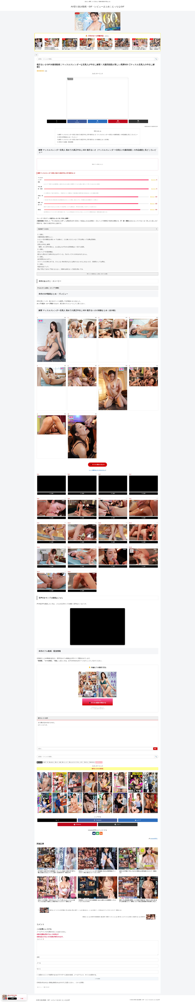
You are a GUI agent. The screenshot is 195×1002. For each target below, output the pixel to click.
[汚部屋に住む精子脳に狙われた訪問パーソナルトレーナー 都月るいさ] (44, 782)
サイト (39, 969)
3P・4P (46, 762)
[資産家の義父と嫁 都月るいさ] (120, 802)
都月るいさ (99, 762)
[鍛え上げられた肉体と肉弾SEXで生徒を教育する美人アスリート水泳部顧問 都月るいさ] (59, 802)
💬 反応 (21, 998)
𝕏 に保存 (51, 493)
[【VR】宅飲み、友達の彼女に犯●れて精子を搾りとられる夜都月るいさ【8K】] (89, 782)
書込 (155, 748)
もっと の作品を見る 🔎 (97, 470)
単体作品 (93, 762)
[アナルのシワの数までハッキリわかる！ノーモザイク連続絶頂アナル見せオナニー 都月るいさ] (120, 782)
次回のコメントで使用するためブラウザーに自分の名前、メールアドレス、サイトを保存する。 (67, 975)
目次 (95, 131)
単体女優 (40, 762)
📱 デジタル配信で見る (97, 464)
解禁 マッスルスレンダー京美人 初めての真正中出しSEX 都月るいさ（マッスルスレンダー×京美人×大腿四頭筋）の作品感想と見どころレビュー (98, 134)
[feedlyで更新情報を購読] (97, 833)
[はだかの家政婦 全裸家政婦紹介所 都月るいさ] (74, 802)
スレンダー (66, 762)
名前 (38, 957)
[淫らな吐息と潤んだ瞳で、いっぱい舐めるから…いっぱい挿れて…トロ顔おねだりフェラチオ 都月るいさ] (89, 802)
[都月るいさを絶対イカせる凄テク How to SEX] (74, 782)
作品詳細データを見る (43, 229)
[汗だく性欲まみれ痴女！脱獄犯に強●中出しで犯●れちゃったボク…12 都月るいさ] (150, 802)
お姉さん (52, 762)
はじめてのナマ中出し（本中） (77, 762)
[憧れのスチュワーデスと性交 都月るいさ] (150, 782)
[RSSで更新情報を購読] (101, 833)
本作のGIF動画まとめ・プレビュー (68, 137)
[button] (138, 121)
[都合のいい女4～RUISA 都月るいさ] (135, 782)
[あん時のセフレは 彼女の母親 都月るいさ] (105, 802)
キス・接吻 (59, 762)
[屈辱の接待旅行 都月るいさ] (105, 782)
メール (39, 963)
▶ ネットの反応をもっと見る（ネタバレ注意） (97, 273)
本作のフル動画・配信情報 (66, 142)
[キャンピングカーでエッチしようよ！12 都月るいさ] (59, 782)
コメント (40, 939)
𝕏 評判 (12, 998)
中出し (87, 762)
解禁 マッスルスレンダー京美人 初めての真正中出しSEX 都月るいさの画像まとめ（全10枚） (84, 139)
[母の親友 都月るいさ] (135, 802)
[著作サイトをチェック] (94, 833)
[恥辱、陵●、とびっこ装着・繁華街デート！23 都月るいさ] (44, 802)
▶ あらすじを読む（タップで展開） (49, 288)
